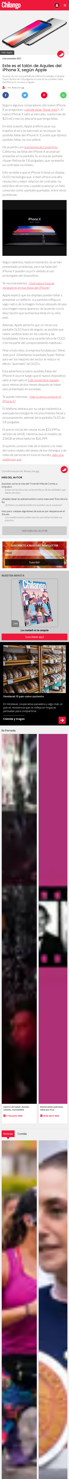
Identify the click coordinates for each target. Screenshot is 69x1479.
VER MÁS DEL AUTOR (34, 530)
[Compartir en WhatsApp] (63, 95)
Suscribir (34, 562)
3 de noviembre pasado (43, 380)
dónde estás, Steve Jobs (41, 109)
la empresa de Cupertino (40, 147)
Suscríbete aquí (34, 637)
